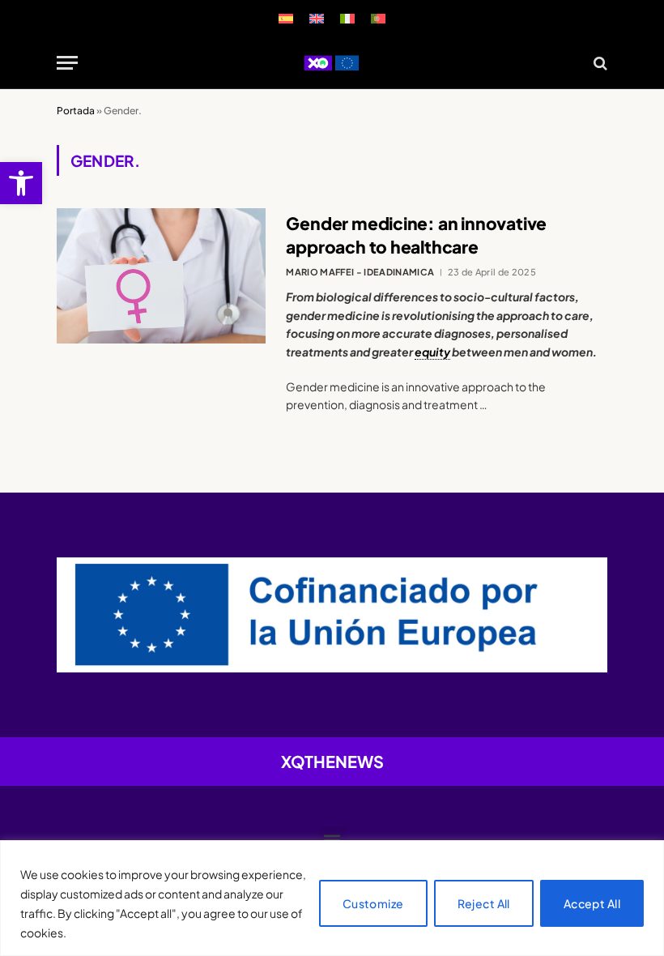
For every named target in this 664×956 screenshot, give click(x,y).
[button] (21, 183)
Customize (373, 903)
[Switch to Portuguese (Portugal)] (378, 18)
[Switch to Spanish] (285, 18)
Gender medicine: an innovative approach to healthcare (416, 235)
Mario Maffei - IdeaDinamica (360, 272)
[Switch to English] (316, 18)
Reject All (484, 903)
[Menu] (67, 63)
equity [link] (432, 351)
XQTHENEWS (332, 761)
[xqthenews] (331, 62)
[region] (332, 898)
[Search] (598, 63)
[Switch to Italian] (347, 18)
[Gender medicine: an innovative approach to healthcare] (161, 276)
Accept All (592, 903)
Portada (76, 111)
